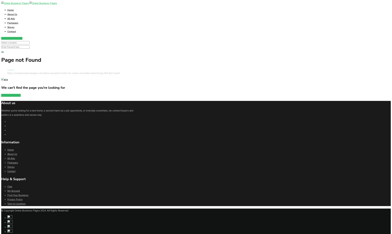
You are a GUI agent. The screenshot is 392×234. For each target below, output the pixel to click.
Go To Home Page (11, 95)
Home (10, 10)
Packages (12, 23)
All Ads (11, 18)
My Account (13, 191)
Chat (9, 186)
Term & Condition (16, 203)
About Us (12, 14)
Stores (10, 27)
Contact (11, 31)
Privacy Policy (15, 199)
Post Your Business (11, 38)
